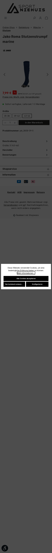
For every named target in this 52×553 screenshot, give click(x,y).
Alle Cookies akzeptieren (26, 278)
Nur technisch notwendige (15, 284)
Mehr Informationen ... (26, 273)
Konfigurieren (37, 284)
